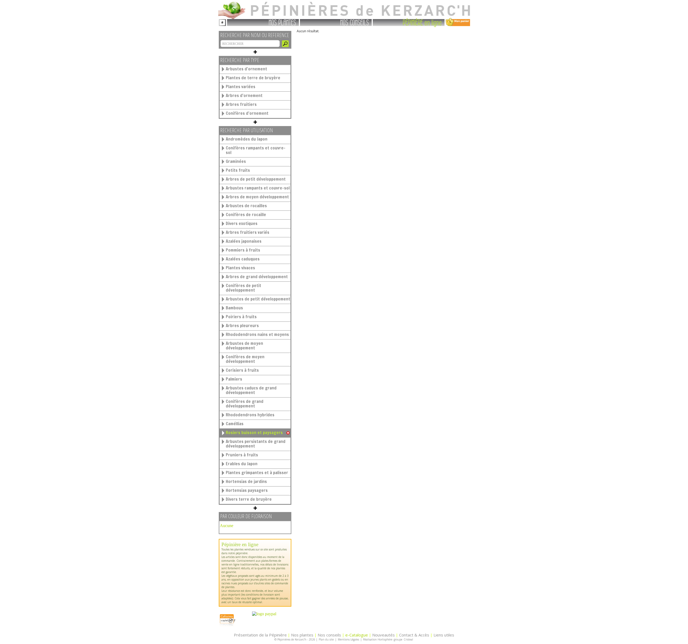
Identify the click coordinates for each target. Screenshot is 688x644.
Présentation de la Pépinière (260, 635)
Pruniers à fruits (242, 455)
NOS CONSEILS (354, 22)
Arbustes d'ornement (246, 69)
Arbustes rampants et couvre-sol (258, 188)
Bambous (234, 308)
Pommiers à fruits (243, 250)
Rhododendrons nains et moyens (257, 334)
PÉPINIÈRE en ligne (422, 22)
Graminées (236, 161)
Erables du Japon (241, 464)
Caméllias (234, 424)
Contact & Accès (414, 635)
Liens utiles (443, 635)
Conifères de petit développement (243, 287)
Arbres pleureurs (242, 325)
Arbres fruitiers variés (247, 232)
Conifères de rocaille (246, 214)
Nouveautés (383, 635)
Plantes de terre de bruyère (253, 78)
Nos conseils (329, 635)
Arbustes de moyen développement (244, 345)
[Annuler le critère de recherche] (288, 433)
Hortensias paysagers (247, 490)
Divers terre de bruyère (249, 499)
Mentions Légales (348, 639)
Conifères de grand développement (244, 403)
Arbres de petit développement (256, 179)
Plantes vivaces (240, 268)
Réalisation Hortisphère (377, 639)
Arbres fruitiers (241, 104)
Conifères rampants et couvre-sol (255, 150)
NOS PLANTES (282, 22)
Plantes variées (240, 87)
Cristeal (408, 639)
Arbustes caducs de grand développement (251, 390)
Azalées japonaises (243, 241)
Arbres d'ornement (244, 95)
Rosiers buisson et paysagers (254, 432)
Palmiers (234, 379)
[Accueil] (222, 21)
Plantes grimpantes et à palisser (257, 472)
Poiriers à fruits (241, 317)
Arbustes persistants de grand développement (255, 443)
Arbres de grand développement (257, 277)
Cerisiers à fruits (242, 370)
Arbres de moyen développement (257, 197)
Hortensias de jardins (246, 481)
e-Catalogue (356, 635)
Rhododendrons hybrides (250, 415)
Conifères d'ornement (247, 113)
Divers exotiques (241, 223)
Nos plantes (302, 635)
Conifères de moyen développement (245, 359)
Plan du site (326, 639)
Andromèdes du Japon (246, 139)
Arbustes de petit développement (258, 299)
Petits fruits (238, 170)
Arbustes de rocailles (246, 206)
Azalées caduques (243, 259)
